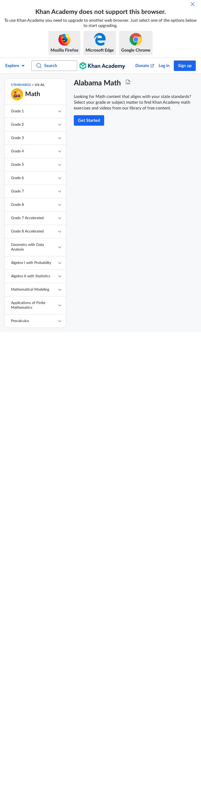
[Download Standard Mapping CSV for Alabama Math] (128, 82)
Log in (164, 66)
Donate (142, 66)
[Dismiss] (192, 4)
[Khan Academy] (102, 66)
